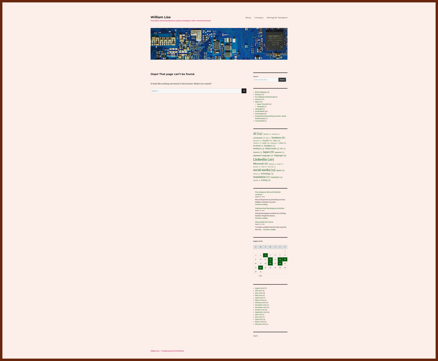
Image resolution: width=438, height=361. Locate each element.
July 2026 (258, 291)
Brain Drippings (261, 92)
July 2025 (258, 315)
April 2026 (259, 298)
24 (261, 268)
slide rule (272, 167)
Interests (258, 99)
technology (267, 174)
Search (255, 76)
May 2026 (258, 295)
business (278, 137)
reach (264, 167)
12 (270, 259)
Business (258, 95)
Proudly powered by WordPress (173, 351)
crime (282, 143)
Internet (257, 152)
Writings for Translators (277, 18)
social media (264, 170)
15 (285, 259)
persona (256, 167)
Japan (257, 102)
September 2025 (261, 312)
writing (266, 180)
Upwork (256, 180)
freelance (258, 148)
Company (258, 18)
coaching (274, 143)
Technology (259, 114)
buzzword (257, 141)
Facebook (258, 146)
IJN (282, 149)
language (280, 155)
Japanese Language (263, 155)
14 (280, 259)
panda (280, 164)
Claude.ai (257, 143)
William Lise (161, 17)
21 (280, 263)
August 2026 (259, 288)
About (248, 18)
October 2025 (260, 310)
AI (257, 133)
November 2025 (261, 307)
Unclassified (259, 121)
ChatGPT (267, 141)
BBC (268, 138)
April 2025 (259, 319)
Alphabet (267, 134)
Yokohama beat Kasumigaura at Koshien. (270, 208)
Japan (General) (263, 104)
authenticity (259, 138)
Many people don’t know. (264, 222)
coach (265, 143)
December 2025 (260, 305)
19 (270, 263)
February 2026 (260, 303)
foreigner (269, 146)
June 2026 (258, 293)
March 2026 (259, 300)
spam (280, 170)
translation (261, 177)
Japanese (279, 152)
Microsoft (260, 163)
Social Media (259, 111)
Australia (276, 134)
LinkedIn (263, 159)
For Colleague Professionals (265, 97)
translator (276, 177)
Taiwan (256, 174)
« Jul (260, 276)
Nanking (272, 164)
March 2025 (259, 322)
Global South (272, 148)
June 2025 (258, 317)
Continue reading (261, 204)
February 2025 (260, 324)
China (276, 141)
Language (260, 107)
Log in (255, 336)
